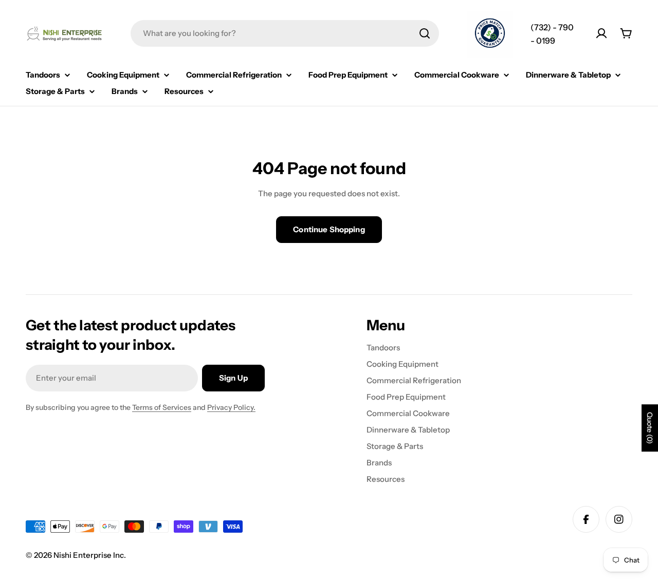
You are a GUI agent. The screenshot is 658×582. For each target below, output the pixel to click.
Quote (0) (649, 428)
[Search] (424, 33)
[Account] (601, 33)
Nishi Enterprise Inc (88, 555)
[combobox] (285, 33)
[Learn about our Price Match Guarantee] (490, 34)
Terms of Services (161, 407)
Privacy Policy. (231, 407)
